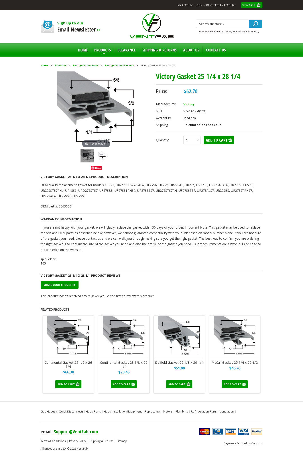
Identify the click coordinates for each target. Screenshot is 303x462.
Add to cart (66, 384)
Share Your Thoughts (59, 284)
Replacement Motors (159, 411)
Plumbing (181, 411)
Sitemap (122, 441)
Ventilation (227, 411)
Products (101, 52)
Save (98, 168)
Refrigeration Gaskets (119, 65)
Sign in (201, 5)
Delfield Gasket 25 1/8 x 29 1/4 (179, 362)
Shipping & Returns (101, 441)
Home (83, 50)
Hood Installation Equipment (123, 411)
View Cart (249, 5)
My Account (185, 5)
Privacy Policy (77, 441)
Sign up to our (78, 26)
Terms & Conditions (53, 441)
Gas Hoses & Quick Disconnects (62, 411)
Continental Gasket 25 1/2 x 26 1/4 (68, 364)
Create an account (223, 5)
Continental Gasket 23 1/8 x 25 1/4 (124, 364)
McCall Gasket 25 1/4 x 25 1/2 (235, 362)
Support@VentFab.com (76, 431)
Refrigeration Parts (85, 65)
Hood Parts (93, 411)
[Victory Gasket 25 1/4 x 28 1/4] (87, 155)
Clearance (127, 50)
